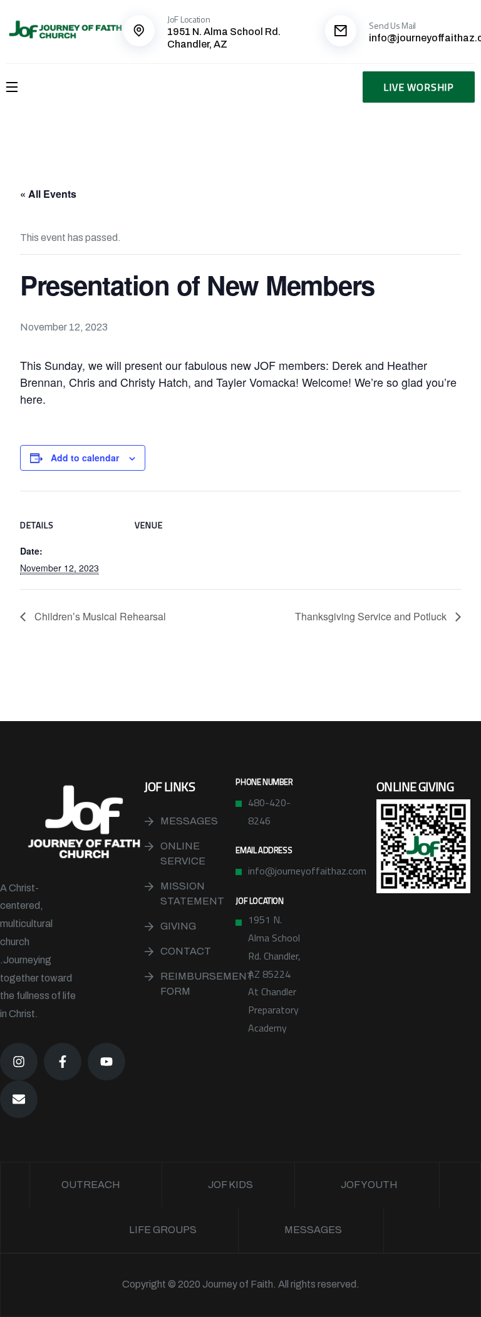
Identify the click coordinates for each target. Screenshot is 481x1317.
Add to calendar (85, 457)
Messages (189, 821)
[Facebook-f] (62, 1061)
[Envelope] (19, 1099)
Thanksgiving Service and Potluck (372, 616)
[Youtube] (106, 1061)
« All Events (48, 194)
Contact (185, 951)
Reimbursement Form (197, 984)
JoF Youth (369, 1184)
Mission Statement (192, 893)
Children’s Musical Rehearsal (99, 616)
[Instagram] (19, 1061)
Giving (178, 926)
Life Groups (163, 1229)
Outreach (90, 1184)
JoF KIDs (230, 1184)
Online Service (182, 853)
